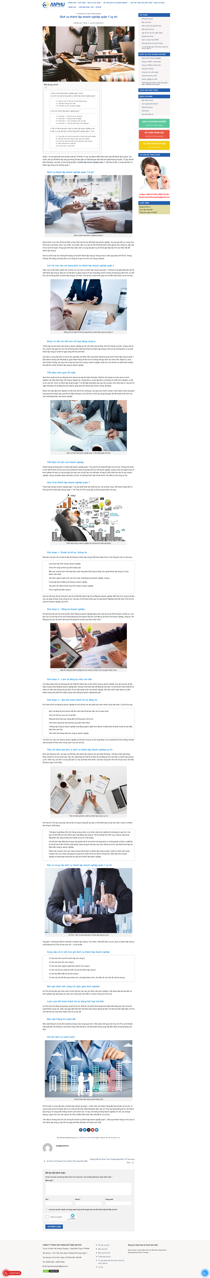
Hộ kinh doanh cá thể (149, 75)
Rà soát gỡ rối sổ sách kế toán (152, 43)
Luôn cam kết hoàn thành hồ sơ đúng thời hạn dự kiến (75, 141)
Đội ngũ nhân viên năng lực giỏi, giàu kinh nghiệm (74, 139)
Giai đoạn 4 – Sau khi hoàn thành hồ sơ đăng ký (74, 123)
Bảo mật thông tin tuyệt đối (67, 143)
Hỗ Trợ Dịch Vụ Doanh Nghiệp (115, 3)
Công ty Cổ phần (148, 68)
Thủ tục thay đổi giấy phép (141, 3)
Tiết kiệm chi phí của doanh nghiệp (69, 106)
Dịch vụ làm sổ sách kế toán (151, 26)
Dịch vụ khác (159, 3)
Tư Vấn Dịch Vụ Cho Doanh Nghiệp (88, 14)
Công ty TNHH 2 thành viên (151, 65)
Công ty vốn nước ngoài (150, 72)
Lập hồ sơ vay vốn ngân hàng (152, 33)
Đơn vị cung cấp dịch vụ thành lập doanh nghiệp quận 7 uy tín (73, 131)
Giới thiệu (82, 3)
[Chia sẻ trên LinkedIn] (96, 1130)
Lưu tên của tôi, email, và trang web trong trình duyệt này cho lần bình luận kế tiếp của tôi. (83, 1209)
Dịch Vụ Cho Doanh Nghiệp (151, 58)
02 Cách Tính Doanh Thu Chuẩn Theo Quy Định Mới (67, 1161)
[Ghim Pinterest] (92, 1130)
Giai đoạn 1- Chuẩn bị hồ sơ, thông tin (70, 116)
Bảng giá (72, 7)
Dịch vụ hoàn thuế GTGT (150, 40)
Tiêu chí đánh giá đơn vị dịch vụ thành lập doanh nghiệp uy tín (73, 128)
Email (78, 1199)
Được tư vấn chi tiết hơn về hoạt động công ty (73, 101)
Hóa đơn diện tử (147, 114)
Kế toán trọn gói (147, 19)
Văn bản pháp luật (86, 7)
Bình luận (49, 1180)
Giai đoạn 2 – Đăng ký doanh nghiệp (70, 118)
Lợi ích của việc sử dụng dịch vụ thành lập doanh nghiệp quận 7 (74, 96)
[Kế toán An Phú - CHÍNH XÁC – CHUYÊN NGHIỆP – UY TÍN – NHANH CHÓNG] (54, 5)
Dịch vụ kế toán (94, 3)
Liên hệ (98, 7)
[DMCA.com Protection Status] (51, 1271)
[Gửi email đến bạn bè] (88, 1130)
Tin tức (100, 1267)
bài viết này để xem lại (113, 1137)
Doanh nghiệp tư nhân (149, 79)
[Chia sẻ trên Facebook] (81, 1130)
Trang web (109, 1199)
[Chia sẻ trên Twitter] (85, 1130)
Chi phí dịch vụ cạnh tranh (67, 146)
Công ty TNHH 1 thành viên (151, 61)
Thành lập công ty (104, 1256)
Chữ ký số (145, 111)
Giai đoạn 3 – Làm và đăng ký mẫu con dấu (72, 121)
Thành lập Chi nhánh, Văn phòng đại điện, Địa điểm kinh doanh (154, 83)
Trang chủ (72, 3)
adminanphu (99, 23)
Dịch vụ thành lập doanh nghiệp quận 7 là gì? (67, 93)
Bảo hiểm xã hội (147, 100)
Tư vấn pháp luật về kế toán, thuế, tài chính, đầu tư (155, 47)
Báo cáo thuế (146, 22)
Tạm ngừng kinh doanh (150, 104)
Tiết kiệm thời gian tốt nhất (67, 103)
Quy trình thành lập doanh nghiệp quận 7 (66, 111)
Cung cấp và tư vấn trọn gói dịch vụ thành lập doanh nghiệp (77, 136)
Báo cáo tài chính (148, 29)
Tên (47, 1199)
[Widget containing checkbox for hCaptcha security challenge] (60, 1217)
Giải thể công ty (147, 107)
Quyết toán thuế (147, 36)
